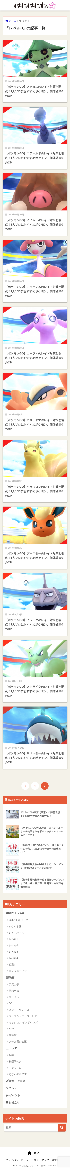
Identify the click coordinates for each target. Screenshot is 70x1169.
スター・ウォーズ (19, 1009)
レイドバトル (16, 932)
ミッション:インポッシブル (24, 1022)
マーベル (14, 997)
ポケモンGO (16, 913)
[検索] (62, 1128)
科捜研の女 (15, 1061)
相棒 (11, 1055)
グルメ (12, 1088)
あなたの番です (18, 1074)
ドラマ (13, 1048)
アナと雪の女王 (18, 1041)
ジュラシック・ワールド (23, 1016)
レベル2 (13, 945)
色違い (12, 964)
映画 (11, 977)
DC (11, 1003)
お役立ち (14, 1102)
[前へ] (25, 786)
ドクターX (15, 1067)
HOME (37, 1153)
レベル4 (13, 958)
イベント (14, 1095)
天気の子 (14, 984)
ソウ (11, 1028)
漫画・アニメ (17, 1080)
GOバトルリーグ (18, 920)
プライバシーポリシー (18, 1160)
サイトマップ (41, 1160)
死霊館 (12, 1035)
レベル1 (13, 939)
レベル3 (13, 951)
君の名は (14, 990)
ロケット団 (15, 926)
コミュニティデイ (19, 970)
